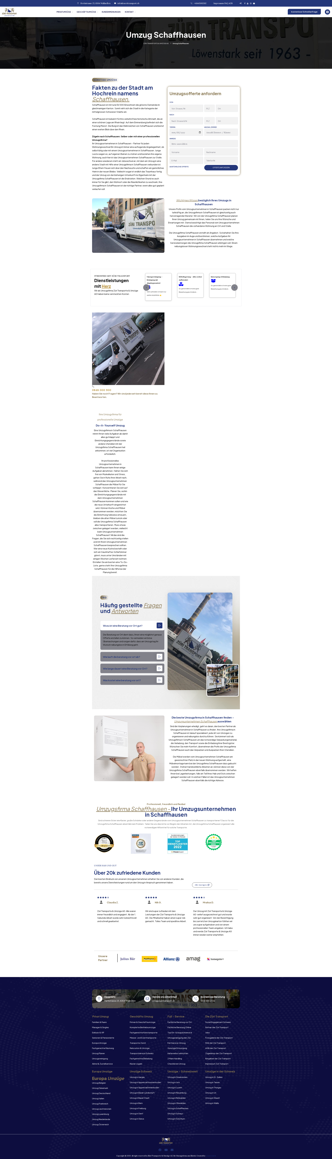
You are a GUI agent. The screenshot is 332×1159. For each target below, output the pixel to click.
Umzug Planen (98, 1053)
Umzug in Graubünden (177, 1077)
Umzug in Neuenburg (177, 1092)
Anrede (173, 138)
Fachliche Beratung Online (179, 1027)
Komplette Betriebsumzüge (143, 1027)
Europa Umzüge (99, 1043)
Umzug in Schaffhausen (178, 1108)
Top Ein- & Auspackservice (180, 1032)
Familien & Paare (99, 1022)
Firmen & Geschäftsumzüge (142, 1022)
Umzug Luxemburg (100, 1114)
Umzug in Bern (136, 1103)
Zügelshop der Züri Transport (218, 1053)
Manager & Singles (100, 1027)
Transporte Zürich (138, 1043)
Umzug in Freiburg (138, 1108)
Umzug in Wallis (212, 1103)
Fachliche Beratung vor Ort (180, 1022)
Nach (172, 115)
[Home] (27, 12)
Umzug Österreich (100, 1124)
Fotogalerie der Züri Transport (219, 1037)
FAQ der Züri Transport (215, 1043)
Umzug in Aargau (137, 1077)
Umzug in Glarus (137, 1118)
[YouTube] (166, 1149)
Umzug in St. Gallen (214, 1077)
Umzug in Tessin (212, 1082)
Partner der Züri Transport (216, 1027)
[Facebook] (160, 1149)
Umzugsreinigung (100, 1058)
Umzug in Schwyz (175, 1113)
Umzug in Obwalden (177, 1103)
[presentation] (146, 287)
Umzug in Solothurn (176, 1118)
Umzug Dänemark (100, 1088)
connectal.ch (211, 1156)
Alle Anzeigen (201, 885)
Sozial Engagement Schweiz (218, 1022)
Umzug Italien (98, 1098)
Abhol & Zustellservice (102, 1063)
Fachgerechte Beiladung (141, 1058)
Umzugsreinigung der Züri (179, 1037)
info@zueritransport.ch (128, 3)
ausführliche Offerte (179, 167)
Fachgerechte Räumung (103, 1048)
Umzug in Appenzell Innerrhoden (144, 1087)
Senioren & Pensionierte (103, 1037)
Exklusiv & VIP (98, 1032)
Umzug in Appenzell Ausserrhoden (145, 1082)
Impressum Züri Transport (216, 1063)
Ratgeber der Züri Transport (218, 1058)
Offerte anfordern (221, 168)
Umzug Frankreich (100, 1103)
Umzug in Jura (174, 1082)
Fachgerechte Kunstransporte (143, 1032)
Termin (172, 127)
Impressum (218, 3)
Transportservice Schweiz (142, 1053)
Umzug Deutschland (101, 1093)
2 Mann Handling (175, 1058)
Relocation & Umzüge (140, 1048)
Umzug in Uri (210, 1092)
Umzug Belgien (99, 1083)
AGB (231, 3)
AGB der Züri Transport (215, 1048)
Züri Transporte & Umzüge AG (156, 43)
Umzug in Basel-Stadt (139, 1098)
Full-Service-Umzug (177, 1043)
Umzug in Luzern (175, 1087)
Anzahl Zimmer (210, 127)
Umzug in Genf (136, 1113)
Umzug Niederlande (101, 1119)
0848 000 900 (101, 390)
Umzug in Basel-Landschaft (142, 1092)
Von (171, 102)
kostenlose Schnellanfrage (304, 11)
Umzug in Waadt (212, 1098)
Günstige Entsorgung (177, 1048)
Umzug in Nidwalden (177, 1098)
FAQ (226, 3)
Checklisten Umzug (176, 1063)
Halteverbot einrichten (178, 1053)
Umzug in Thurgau (213, 1087)
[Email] (172, 1149)
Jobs (207, 1032)
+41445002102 (200, 3)
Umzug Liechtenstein (101, 1109)
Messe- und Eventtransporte (143, 1037)
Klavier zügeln (136, 1063)
